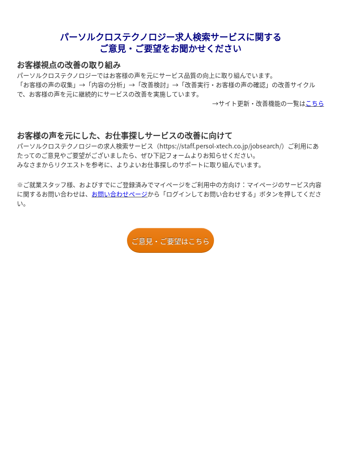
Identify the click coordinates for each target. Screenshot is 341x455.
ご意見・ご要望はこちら (170, 240)
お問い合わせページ (119, 193)
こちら (314, 103)
